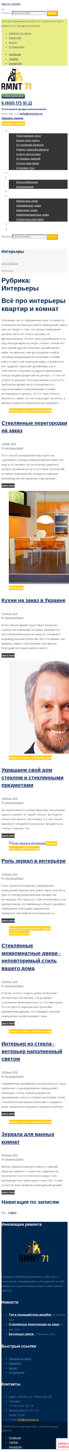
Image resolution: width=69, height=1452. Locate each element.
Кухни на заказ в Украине (33, 600)
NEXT (13, 1213)
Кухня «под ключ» (28, 140)
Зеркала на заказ (20, 33)
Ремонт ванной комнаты (32, 149)
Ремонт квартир (21, 131)
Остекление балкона (30, 145)
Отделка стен (25, 168)
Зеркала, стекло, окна (23, 410)
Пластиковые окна (28, 135)
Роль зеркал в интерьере (33, 861)
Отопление (17, 191)
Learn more (8, 485)
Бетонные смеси (21, 1334)
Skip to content (10, 4)
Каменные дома (26, 210)
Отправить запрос (13, 123)
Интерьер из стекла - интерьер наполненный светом (31, 1051)
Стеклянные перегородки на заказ (34, 427)
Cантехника (18, 177)
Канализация (24, 186)
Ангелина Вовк (13, 448)
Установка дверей (28, 158)
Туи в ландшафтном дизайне (30, 1315)
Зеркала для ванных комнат (27, 1138)
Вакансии (15, 37)
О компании (16, 47)
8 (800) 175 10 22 (16, 103)
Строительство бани (30, 219)
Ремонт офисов (21, 173)
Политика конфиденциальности (32, 1430)
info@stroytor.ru (31, 114)
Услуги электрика (27, 163)
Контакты (16, 229)
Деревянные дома (28, 205)
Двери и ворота (19, 928)
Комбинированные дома (32, 214)
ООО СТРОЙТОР (9, 263)
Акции (13, 42)
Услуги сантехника (28, 154)
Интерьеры (44, 410)
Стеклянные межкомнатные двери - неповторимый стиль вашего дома (31, 957)
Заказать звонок (12, 118)
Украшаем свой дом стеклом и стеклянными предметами (32, 778)
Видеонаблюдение (23, 224)
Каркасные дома (27, 201)
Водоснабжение (27, 182)
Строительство (21, 196)
